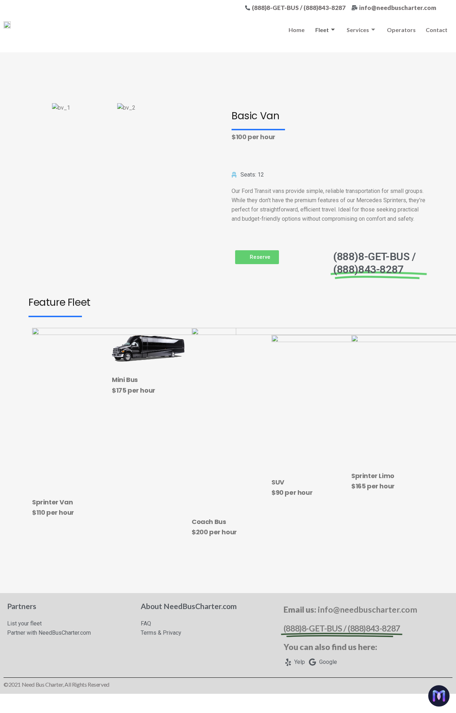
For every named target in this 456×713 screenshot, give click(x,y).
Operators (401, 29)
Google (327, 662)
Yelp (299, 662)
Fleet (322, 29)
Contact (436, 29)
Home (297, 29)
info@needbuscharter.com (367, 609)
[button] (257, 257)
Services (358, 29)
